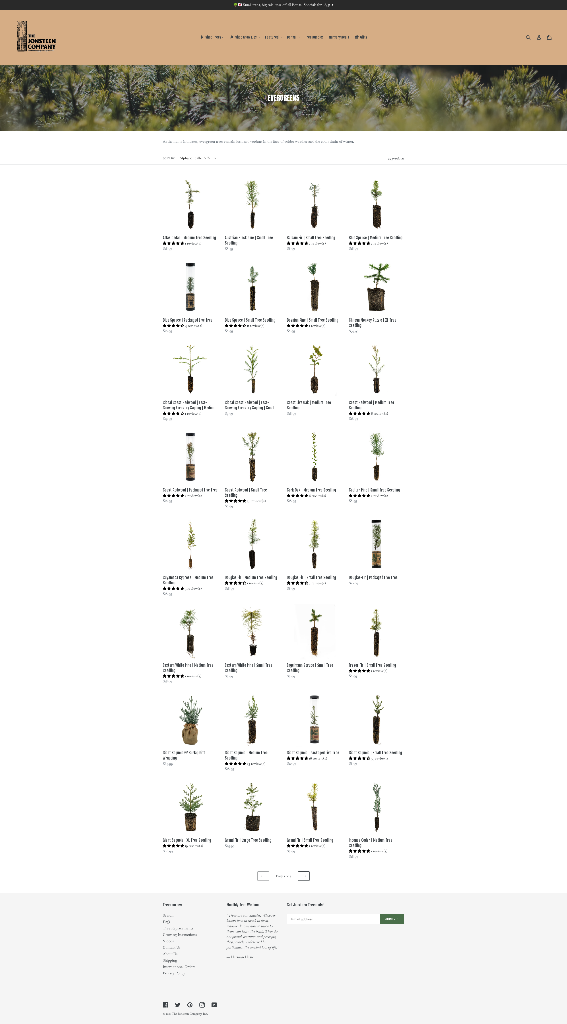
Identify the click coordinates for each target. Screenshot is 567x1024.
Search (168, 915)
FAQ (166, 921)
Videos (168, 941)
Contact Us (171, 947)
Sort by (169, 158)
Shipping (170, 960)
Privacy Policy (174, 973)
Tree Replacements (178, 928)
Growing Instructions (180, 934)
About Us (170, 954)
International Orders (179, 966)
